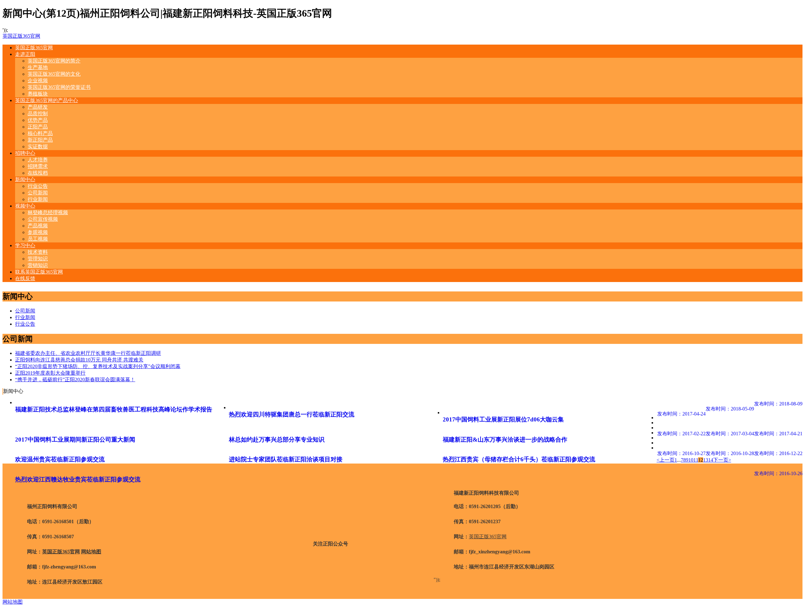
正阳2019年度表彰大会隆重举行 (50, 373)
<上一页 (666, 460)
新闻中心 (25, 179)
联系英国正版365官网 (39, 271)
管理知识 (38, 258)
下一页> (722, 460)
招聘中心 (25, 153)
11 (695, 460)
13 (705, 460)
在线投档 (38, 173)
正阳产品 (38, 126)
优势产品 (38, 120)
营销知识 (38, 265)
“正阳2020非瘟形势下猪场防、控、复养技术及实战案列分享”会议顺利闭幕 (97, 366)
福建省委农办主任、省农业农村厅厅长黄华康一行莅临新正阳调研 (88, 353)
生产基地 (38, 67)
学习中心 (25, 245)
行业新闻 (38, 199)
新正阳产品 (40, 140)
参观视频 (38, 232)
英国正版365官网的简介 (54, 60)
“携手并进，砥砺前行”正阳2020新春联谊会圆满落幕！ (75, 379)
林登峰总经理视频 (48, 212)
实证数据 (38, 146)
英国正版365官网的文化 (54, 74)
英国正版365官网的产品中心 (46, 100)
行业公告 (38, 186)
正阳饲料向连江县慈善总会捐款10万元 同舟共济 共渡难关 (79, 359)
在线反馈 (25, 278)
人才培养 (38, 159)
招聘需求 (38, 166)
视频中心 (25, 206)
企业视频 (38, 80)
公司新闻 (38, 192)
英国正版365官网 (21, 36)
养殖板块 (38, 93)
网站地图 (91, 551)
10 (690, 460)
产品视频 (38, 225)
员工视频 (38, 239)
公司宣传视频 (43, 219)
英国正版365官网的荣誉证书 (59, 87)
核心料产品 (40, 133)
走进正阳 (25, 54)
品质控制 (38, 113)
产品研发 (38, 107)
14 (710, 460)
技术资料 (38, 252)
